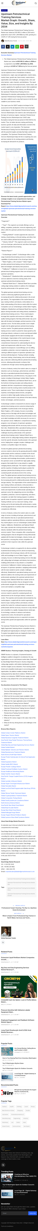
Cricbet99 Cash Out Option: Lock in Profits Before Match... (18, 1001)
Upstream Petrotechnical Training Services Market (21, 879)
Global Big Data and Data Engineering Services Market (17, 745)
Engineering (17, 1118)
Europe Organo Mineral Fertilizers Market (13, 815)
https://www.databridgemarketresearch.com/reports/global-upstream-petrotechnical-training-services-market (19, 208)
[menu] (2, 3)
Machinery (5, 1122)
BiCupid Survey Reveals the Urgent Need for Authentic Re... (25, 1090)
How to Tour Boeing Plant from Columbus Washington (19, 1058)
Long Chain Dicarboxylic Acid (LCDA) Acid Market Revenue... (16, 1031)
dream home (5, 1126)
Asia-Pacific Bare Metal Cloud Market (12, 805)
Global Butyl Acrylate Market (9, 807)
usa (12, 1122)
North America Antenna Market (10, 803)
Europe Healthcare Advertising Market (12, 771)
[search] (35, 3)
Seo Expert (27, 1126)
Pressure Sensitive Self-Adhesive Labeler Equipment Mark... (15, 1011)
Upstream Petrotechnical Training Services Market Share (21, 889)
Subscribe (33, 1213)
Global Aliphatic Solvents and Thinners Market (15, 750)
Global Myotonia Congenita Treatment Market (14, 737)
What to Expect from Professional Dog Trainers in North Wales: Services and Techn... (19, 917)
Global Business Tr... (6, 962)
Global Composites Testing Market (11, 798)
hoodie (28, 1110)
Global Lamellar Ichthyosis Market (11, 781)
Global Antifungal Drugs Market (10, 812)
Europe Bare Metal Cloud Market (11, 810)
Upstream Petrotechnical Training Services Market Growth (21, 894)
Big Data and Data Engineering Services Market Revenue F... (15, 969)
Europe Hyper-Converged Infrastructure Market (15, 783)
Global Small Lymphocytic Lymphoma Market (14, 800)
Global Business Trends (8, 938)
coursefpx (16, 1180)
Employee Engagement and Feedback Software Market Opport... (17, 1021)
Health (12, 1106)
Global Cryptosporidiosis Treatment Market (14, 795)
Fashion (4, 1106)
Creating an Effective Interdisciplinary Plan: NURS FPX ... (25, 1176)
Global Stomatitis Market (8, 786)
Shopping (20, 1110)
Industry (25, 1118)
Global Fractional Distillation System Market (14, 769)
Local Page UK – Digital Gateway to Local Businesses (25, 1074)
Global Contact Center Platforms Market (13, 733)
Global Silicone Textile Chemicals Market (13, 793)
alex (2, 1004)
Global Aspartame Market (9, 762)
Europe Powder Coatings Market (11, 766)
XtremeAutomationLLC (17, 1114)
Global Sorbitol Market (7, 747)
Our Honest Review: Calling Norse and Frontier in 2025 (25, 1049)
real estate (5, 1114)
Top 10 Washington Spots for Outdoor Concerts (17, 1068)
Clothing (19, 1106)
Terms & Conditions (7, 1226)
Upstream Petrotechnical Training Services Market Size (21, 883)
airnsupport (17, 1052)
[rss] (3, 1165)
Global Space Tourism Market (10, 735)
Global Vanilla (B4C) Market (9, 764)
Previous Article (20, 905)
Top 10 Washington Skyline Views (13, 1063)
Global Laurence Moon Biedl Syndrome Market (15, 817)
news (24, 1122)
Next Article (18, 913)
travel (26, 1106)
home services (16, 1126)
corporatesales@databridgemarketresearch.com (20, 871)
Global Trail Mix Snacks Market (10, 774)
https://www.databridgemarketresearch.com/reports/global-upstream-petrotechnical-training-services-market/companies (19, 644)
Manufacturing (6, 1118)
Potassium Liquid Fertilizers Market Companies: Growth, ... (18, 958)
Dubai (18, 1122)
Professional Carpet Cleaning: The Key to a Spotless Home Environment (19, 909)
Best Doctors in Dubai (8, 1110)
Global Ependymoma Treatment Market (13, 752)
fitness (33, 1106)
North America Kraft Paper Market (11, 754)
